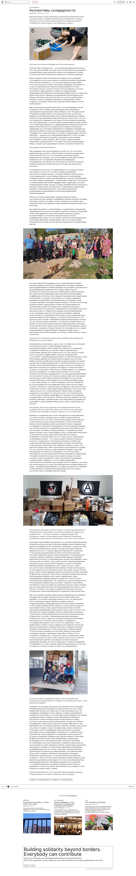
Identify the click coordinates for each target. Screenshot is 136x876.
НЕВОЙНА (26, 800)
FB (96, 869)
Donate (35, 2)
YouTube (105, 869)
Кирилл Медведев (59, 807)
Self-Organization (34, 7)
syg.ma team (32, 13)
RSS (112, 869)
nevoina (25, 806)
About (33, 865)
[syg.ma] (2, 2)
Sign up (27, 865)
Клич (86, 800)
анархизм (33, 779)
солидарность (55, 779)
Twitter (109, 869)
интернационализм (43, 779)
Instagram (101, 869)
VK (98, 869)
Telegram (93, 869)
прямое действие (67, 779)
